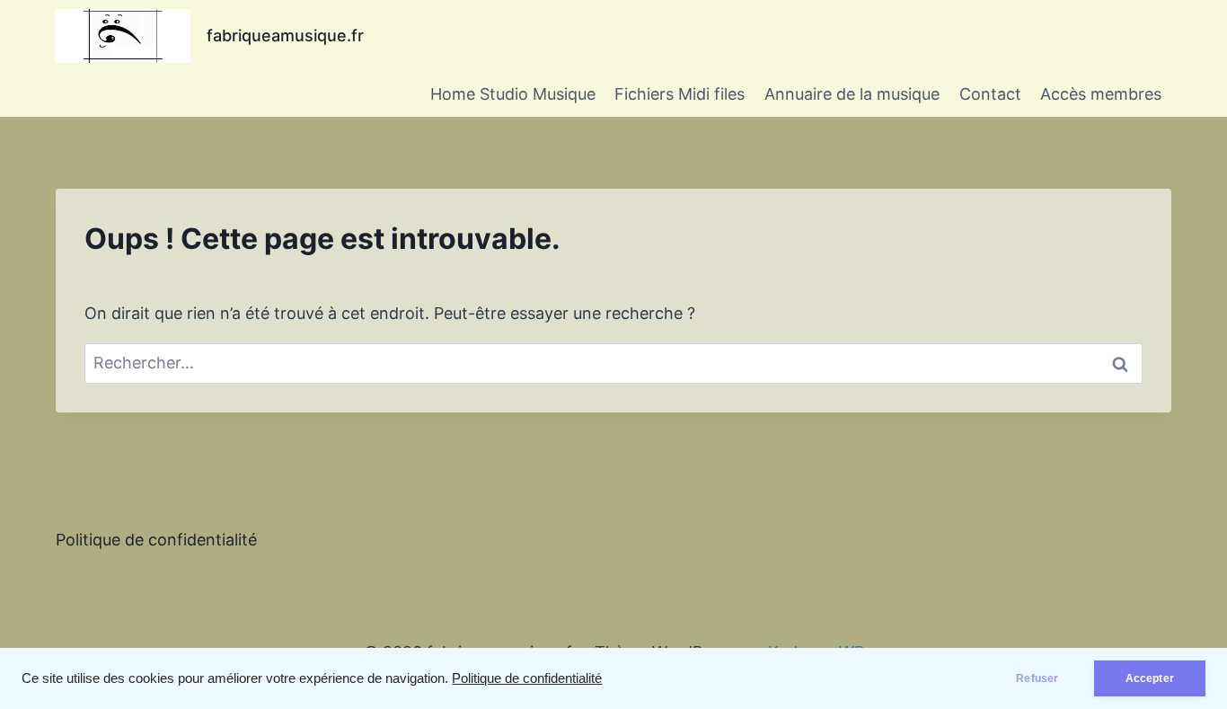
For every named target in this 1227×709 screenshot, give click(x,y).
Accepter (1149, 678)
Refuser (1037, 678)
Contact (990, 93)
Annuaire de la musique (852, 93)
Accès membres (1100, 93)
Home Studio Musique (513, 93)
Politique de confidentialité (527, 678)
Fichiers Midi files (679, 93)
